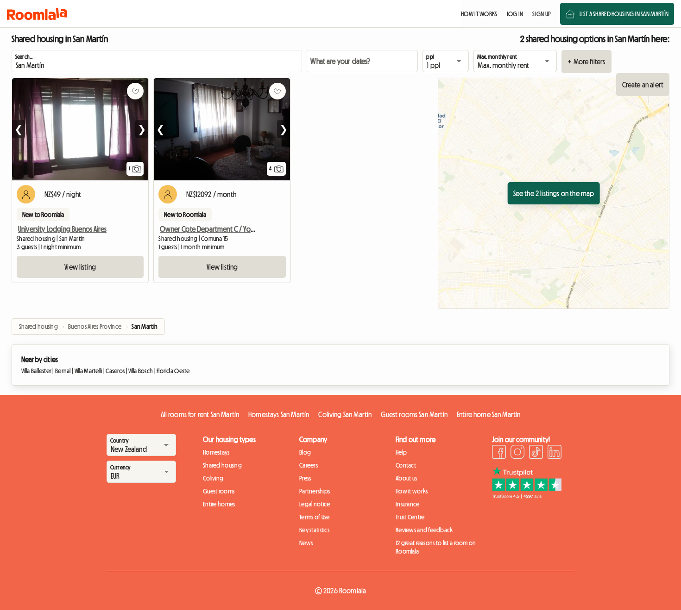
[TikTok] (536, 453)
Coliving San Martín (345, 414)
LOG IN (515, 14)
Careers (308, 465)
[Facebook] (499, 453)
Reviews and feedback (424, 530)
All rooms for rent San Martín (200, 414)
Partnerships (314, 491)
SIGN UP (541, 14)
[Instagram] (517, 453)
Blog (305, 452)
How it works (412, 491)
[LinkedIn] (554, 453)
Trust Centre (410, 517)
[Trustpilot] (526, 495)
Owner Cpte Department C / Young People (222, 229)
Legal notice (314, 504)
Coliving (213, 478)
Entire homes (219, 504)
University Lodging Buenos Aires (62, 229)
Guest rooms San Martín (414, 414)
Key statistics (314, 530)
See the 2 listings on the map (553, 193)
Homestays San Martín (278, 414)
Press (305, 478)
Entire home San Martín (489, 414)
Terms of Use (314, 517)
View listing (80, 267)
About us (406, 478)
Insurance (408, 504)
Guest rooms (218, 491)
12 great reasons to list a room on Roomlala (436, 547)
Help (401, 452)
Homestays (216, 452)
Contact (406, 465)
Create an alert (642, 84)
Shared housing (222, 465)
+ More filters (586, 61)
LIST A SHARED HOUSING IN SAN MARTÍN (624, 14)
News (306, 543)
